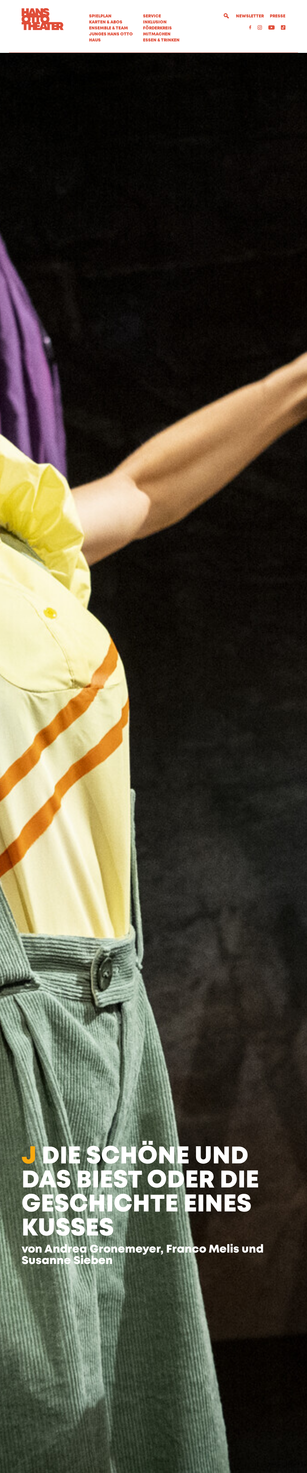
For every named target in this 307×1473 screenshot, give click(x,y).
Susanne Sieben (67, 1260)
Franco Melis (202, 1249)
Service (152, 16)
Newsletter (250, 16)
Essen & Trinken (161, 40)
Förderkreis (157, 28)
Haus (95, 40)
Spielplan (100, 16)
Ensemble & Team (108, 28)
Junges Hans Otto (111, 34)
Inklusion (155, 22)
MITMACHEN (157, 34)
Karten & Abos (105, 22)
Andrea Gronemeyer (102, 1249)
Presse (277, 16)
